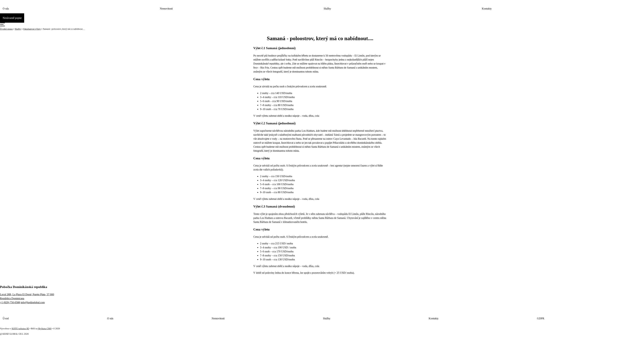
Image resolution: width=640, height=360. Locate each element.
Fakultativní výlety (32, 29)
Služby (327, 8)
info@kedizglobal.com (33, 302)
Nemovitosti (166, 8)
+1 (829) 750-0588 (10, 302)
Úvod (6, 318)
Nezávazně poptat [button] (12, 17)
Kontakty (487, 8)
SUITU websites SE (20, 329)
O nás (6, 8)
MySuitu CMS (44, 329)
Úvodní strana (6, 29)
